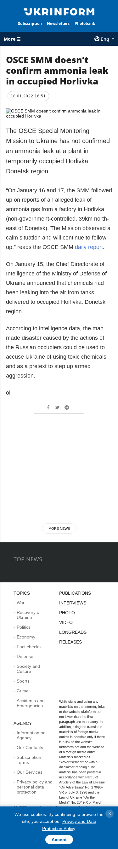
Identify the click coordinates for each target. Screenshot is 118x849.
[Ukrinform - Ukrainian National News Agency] (59, 11)
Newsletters (58, 23)
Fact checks (29, 646)
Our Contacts (30, 747)
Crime (23, 690)
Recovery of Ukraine (29, 615)
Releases (70, 641)
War (21, 602)
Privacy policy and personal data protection (35, 786)
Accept (59, 839)
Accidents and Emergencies (31, 703)
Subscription (30, 23)
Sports (23, 681)
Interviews (72, 602)
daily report (89, 247)
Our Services (29, 772)
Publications (75, 593)
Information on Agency (31, 735)
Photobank (85, 23)
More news (59, 528)
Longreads (73, 632)
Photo (67, 612)
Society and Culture (28, 669)
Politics (24, 627)
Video (66, 622)
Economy (26, 636)
